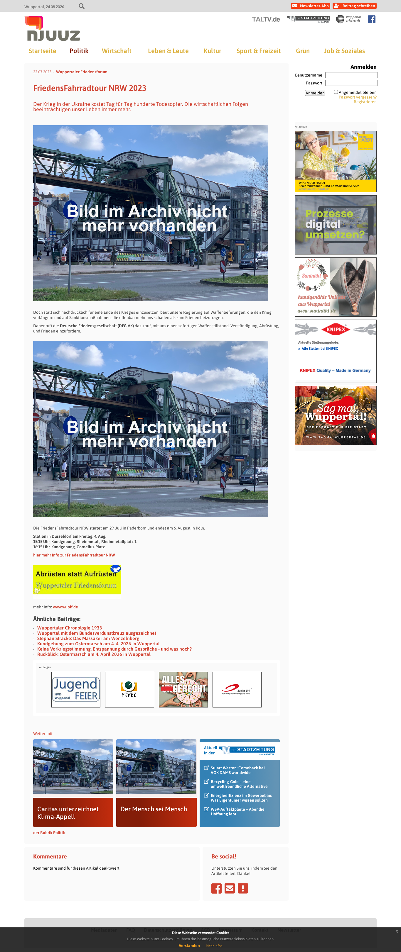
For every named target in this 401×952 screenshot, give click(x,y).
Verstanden (189, 945)
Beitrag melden (243, 888)
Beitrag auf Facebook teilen (216, 888)
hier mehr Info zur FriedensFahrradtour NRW (74, 555)
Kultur (212, 51)
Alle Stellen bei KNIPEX (318, 348)
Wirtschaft (117, 51)
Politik (79, 51)
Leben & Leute (168, 51)
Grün (303, 51)
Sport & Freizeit (259, 51)
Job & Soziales (344, 51)
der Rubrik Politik (49, 832)
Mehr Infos (214, 946)
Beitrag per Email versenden (230, 888)
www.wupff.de (65, 607)
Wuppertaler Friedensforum (81, 71)
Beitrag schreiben (359, 6)
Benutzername (308, 75)
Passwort (314, 83)
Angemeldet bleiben (358, 92)
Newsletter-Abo (314, 6)
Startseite (42, 51)
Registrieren (365, 101)
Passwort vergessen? (358, 97)
